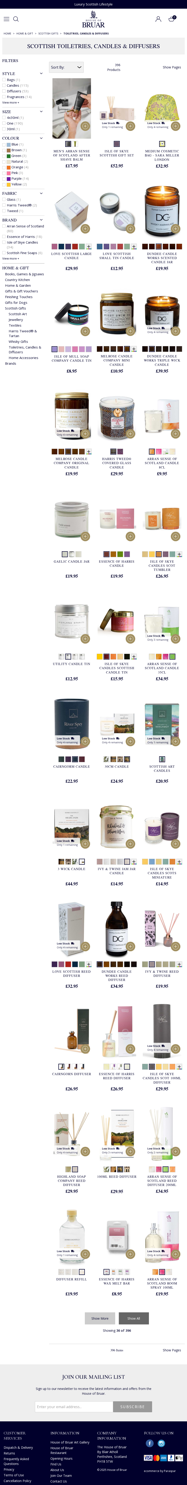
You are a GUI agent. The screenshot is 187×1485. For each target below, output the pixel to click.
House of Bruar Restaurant (61, 1450)
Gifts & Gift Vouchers (21, 291)
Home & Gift (15, 267)
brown (19, 150)
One (15, 123)
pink (17, 172)
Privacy (9, 1469)
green (18, 155)
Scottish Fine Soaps (24, 252)
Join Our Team (61, 1475)
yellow (19, 184)
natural (19, 161)
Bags (13, 79)
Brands (10, 363)
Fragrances (19, 96)
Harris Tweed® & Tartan (23, 333)
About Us (57, 1470)
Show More (100, 1318)
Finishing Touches (19, 296)
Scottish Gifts (15, 308)
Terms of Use (14, 1475)
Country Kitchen (17, 279)
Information (64, 1433)
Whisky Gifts (18, 341)
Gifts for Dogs (16, 302)
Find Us (55, 1464)
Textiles (15, 325)
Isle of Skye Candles (22, 244)
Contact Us (58, 1481)
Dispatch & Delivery (18, 1447)
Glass (14, 199)
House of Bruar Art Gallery (69, 1442)
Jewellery (16, 319)
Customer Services (15, 1435)
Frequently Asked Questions (16, 1461)
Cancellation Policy (17, 1481)
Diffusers (18, 91)
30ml (13, 129)
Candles (18, 85)
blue (17, 144)
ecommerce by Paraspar (160, 1471)
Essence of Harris (24, 236)
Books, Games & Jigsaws (24, 274)
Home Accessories (23, 357)
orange (20, 167)
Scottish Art (18, 314)
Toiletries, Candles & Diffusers (25, 349)
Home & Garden (18, 285)
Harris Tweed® (22, 205)
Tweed (15, 210)
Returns (9, 1453)
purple (20, 178)
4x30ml (15, 117)
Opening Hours (61, 1458)
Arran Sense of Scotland (25, 228)
